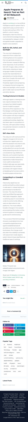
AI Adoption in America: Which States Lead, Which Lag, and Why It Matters (14, 277)
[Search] (25, 2)
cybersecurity (19, 358)
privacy (13, 366)
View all (22, 298)
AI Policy (21, 396)
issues (19, 363)
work (19, 371)
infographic (12, 363)
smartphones (7, 371)
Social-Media (17, 347)
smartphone (13, 368)
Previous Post (6, 316)
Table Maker (20, 408)
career (18, 352)
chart (5, 355)
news (23, 285)
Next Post (23, 316)
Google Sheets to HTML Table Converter (14, 417)
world (5, 374)
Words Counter (14, 397)
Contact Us (5, 397)
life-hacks (6, 366)
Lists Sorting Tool (20, 403)
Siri (8, 287)
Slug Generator (8, 399)
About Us (6, 396)
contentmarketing (8, 358)
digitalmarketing (8, 360)
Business (9, 344)
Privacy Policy (14, 396)
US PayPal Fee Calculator (9, 405)
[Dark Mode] (22, 2)
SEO (5, 347)
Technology (13, 287)
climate (11, 355)
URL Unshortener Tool (14, 415)
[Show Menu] (2, 2)
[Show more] (17, 291)
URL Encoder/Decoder (20, 401)
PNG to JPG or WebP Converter (14, 410)
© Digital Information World (11, 394)
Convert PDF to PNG (10, 408)
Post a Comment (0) (14, 311)
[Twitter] (11, 291)
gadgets (17, 360)
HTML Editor (22, 397)
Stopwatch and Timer (19, 407)
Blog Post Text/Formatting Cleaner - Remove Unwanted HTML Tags (14, 413)
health (5, 363)
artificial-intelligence (15, 285)
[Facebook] (7, 291)
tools (14, 371)
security (6, 368)
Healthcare (17, 344)
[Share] (23, 18)
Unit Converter (21, 405)
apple (8, 285)
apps (20, 350)
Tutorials (14, 350)
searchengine (20, 366)
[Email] (14, 291)
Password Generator (18, 399)
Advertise (21, 394)
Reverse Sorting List (9, 403)
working (11, 23)
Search (4, 287)
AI (4, 344)
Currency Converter (8, 407)
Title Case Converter (7, 401)
